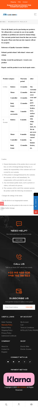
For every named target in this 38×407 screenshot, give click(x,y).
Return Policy (6, 327)
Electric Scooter (25, 349)
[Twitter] (19, 362)
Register (4, 352)
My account (24, 322)
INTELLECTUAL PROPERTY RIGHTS (29, 330)
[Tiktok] (30, 362)
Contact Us (5, 349)
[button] (19, 6)
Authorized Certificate (8, 336)
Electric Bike (24, 346)
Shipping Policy (6, 330)
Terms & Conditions (27, 327)
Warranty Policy (6, 325)
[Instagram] (24, 362)
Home (3, 22)
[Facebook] (13, 362)
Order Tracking (6, 322)
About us (4, 346)
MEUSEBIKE (21, 387)
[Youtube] (8, 362)
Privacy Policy (6, 333)
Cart (21, 325)
